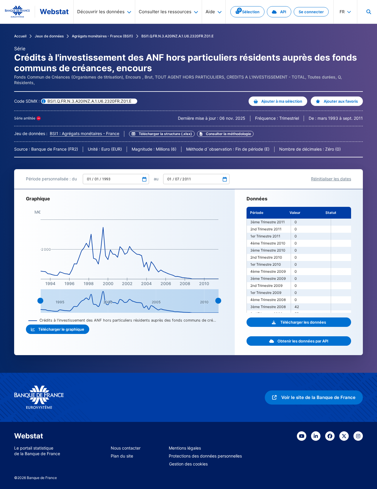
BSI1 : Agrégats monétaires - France (84, 133)
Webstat (54, 11)
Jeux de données (49, 36)
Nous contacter (125, 447)
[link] (247, 11)
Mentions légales (185, 447)
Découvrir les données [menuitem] (101, 11)
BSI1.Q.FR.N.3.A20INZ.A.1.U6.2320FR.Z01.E (177, 36)
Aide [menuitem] (210, 11)
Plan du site (122, 455)
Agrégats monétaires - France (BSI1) (102, 36)
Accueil (20, 36)
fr (342, 11)
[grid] (299, 260)
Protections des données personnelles (205, 455)
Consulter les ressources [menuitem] (165, 11)
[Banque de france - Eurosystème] (17, 12)
